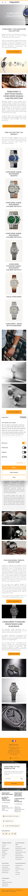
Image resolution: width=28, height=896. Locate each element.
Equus (3, 857)
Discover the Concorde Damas (14, 126)
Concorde (4, 844)
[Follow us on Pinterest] (9, 834)
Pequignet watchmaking (7, 882)
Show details (20, 462)
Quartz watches (5, 872)
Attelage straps (18, 846)
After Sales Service (19, 865)
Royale (3, 846)
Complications (5, 867)
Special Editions (5, 884)
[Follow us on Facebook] (3, 834)
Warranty (17, 867)
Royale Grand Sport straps (20, 852)
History (3, 880)
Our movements (5, 863)
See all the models (14, 51)
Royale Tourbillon (5, 848)
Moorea (3, 855)
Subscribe (14, 783)
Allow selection (14, 472)
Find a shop (17, 872)
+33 (16, 803)
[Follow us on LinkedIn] (15, 834)
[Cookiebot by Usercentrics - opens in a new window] (20, 417)
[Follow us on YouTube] (12, 834)
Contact (4, 890)
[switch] (24, 447)
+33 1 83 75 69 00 (6, 802)
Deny (14, 477)
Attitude (4, 852)
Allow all (14, 467)
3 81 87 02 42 (19, 803)
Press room (17, 874)
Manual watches (5, 870)
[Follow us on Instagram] (6, 834)
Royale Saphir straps (19, 857)
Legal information (10, 890)
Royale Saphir (5, 850)
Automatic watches (6, 868)
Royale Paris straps (19, 855)
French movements (6, 865)
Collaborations (5, 885)
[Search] (5, 2)
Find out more (14, 653)
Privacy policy (13, 891)
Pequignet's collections (6, 842)
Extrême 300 (4, 853)
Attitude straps (18, 853)
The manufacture (5, 878)
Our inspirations (18, 859)
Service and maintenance (20, 863)
